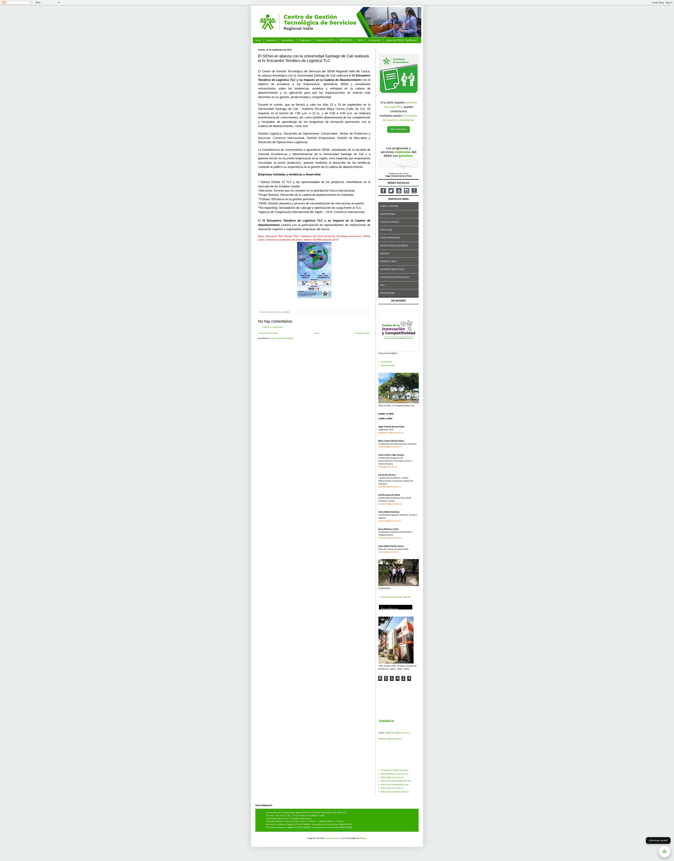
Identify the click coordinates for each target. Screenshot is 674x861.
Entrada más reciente (268, 333)
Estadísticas (386, 721)
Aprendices (287, 40)
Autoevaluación (388, 366)
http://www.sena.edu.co (392, 788)
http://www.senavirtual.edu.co (395, 792)
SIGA (361, 40)
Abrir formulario (398, 129)
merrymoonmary (333, 838)
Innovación (375, 40)
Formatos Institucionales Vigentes (396, 597)
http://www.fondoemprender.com (396, 781)
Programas (305, 40)
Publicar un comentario (272, 327)
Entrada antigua (362, 333)
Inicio (258, 40)
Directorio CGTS (325, 40)
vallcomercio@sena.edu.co (390, 739)
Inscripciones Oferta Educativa (394, 770)
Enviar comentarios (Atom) (281, 338)
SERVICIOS (346, 40)
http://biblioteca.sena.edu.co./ (394, 774)
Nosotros (271, 40)
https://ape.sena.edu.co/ (392, 777)
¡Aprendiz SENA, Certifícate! (401, 40)
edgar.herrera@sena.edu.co (397, 733)
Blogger (363, 838)
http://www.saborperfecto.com (394, 785)
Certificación (386, 362)
